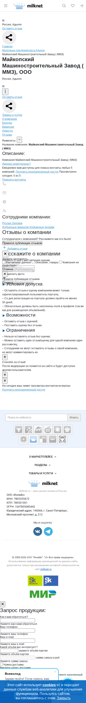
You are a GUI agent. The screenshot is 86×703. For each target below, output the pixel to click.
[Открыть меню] (5, 5)
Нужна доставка (13, 664)
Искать (74, 417)
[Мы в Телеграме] (48, 531)
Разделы (41, 465)
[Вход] (81, 5)
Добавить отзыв (17, 248)
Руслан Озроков (12, 223)
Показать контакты (14, 179)
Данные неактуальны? (16, 163)
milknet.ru (46, 569)
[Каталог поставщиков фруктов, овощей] (23, 439)
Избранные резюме (42, 227)
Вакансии (8, 126)
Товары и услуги (12, 115)
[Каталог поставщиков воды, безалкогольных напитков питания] (43, 439)
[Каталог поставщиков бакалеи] (52, 439)
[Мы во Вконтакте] (37, 531)
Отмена (8, 269)
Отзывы (7, 134)
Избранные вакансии (16, 227)
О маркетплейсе (41, 456)
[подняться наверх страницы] (2, 398)
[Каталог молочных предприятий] (33, 439)
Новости (7, 130)
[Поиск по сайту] (64, 5)
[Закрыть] (5, 254)
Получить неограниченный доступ (37, 171)
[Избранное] (72, 5)
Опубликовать (23, 269)
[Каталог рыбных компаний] (38, 429)
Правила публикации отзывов (22, 243)
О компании (9, 118)
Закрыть (64, 698)
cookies (49, 685)
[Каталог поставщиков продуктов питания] (47, 429)
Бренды (7, 122)
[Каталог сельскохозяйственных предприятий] (57, 429)
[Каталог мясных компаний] (18, 429)
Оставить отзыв (12, 28)
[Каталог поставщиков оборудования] (28, 429)
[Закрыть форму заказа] (2, 604)
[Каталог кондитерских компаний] (67, 429)
